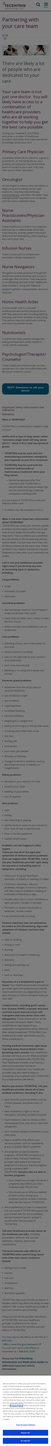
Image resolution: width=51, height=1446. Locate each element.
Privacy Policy (16, 1405)
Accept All (25, 1440)
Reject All (25, 1432)
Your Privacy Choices (25, 1424)
